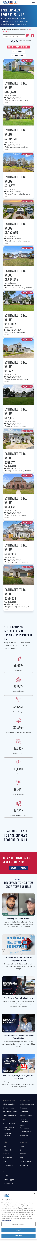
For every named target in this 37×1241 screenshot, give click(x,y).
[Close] (34, 1193)
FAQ (21, 1150)
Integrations (24, 1135)
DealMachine (7, 1158)
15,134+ (18, 810)
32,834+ (18, 727)
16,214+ (18, 789)
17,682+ (18, 748)
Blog (21, 1158)
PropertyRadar (8, 1165)
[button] (27, 35)
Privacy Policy (6, 1220)
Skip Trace (28, 60)
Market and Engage (9, 1115)
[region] (18, 1215)
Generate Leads (8, 1108)
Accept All (18, 1235)
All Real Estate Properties (18, 29)
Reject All (18, 1230)
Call (23, 60)
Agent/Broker (24, 1112)
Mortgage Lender (26, 1115)
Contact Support (8, 1180)
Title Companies (25, 1132)
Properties (5, 29)
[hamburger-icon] (33, 2)
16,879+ (18, 769)
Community (24, 1165)
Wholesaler (24, 1108)
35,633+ (18, 707)
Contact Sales (7, 1150)
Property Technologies (24, 1127)
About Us (6, 1176)
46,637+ (18, 665)
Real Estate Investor (27, 1104)
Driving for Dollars (9, 1104)
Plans (5, 1146)
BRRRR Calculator (9, 1123)
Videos (22, 1146)
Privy (4, 1162)
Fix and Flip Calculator (7, 1134)
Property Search (25, 1161)
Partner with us (8, 1183)
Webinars (23, 1154)
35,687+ (18, 686)
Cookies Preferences (18, 1224)
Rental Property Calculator (8, 1128)
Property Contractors (24, 1120)
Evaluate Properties (10, 1112)
